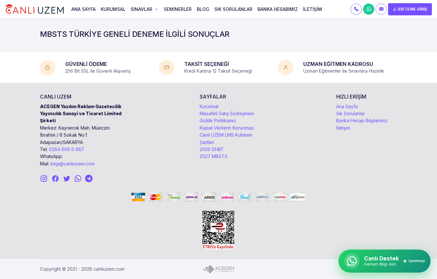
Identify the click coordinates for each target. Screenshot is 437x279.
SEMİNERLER (178, 9)
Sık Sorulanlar (350, 113)
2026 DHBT (212, 149)
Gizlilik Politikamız (218, 120)
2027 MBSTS (213, 156)
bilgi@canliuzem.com (73, 163)
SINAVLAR (141, 9)
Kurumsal (209, 106)
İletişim (343, 128)
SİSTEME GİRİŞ (412, 9)
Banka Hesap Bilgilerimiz (362, 120)
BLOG (203, 9)
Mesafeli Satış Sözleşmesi (227, 113)
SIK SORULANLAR (233, 9)
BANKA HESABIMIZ (278, 9)
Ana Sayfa (347, 106)
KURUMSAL (113, 9)
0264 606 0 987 (66, 149)
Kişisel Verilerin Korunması (227, 128)
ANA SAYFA (83, 9)
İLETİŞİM (312, 9)
